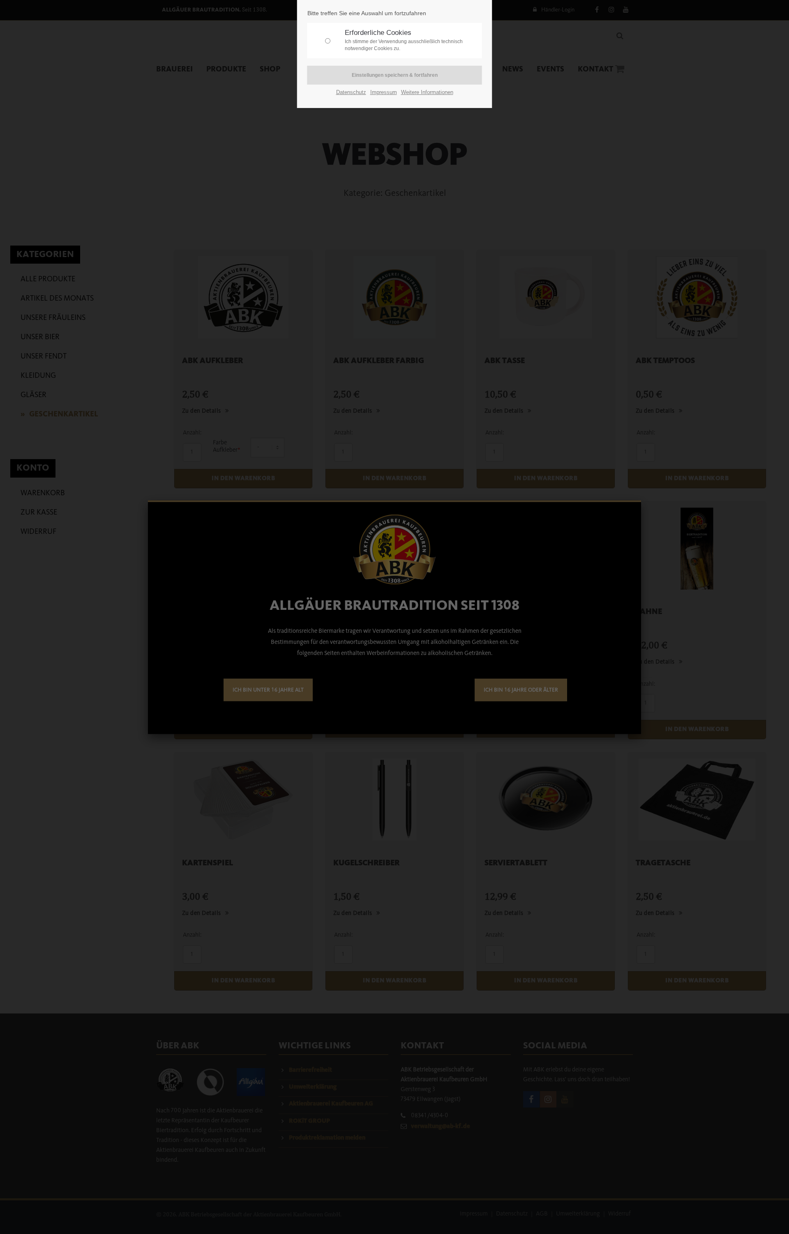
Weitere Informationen (427, 92)
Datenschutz (351, 92)
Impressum (383, 92)
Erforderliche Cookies (404, 40)
